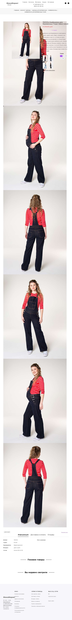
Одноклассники (52, 596)
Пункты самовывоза (36, 603)
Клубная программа (19, 594)
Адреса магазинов (19, 598)
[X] (47, 79)
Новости (17, 596)
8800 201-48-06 (38, 6)
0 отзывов (54, 30)
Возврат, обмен (35, 598)
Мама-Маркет (6, 602)
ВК (49, 594)
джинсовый (7, 532)
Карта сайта (51, 601)
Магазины (38, 2)
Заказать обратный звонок (38, 606)
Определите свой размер (49, 70)
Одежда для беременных (39, 10)
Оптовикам (51, 2)
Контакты (31, 2)
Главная (24, 2)
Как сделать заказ (35, 594)
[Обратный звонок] (58, 4)
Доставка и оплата (38, 535)
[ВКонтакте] (43, 79)
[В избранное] (43, 75)
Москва (9, 4)
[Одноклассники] (45, 79)
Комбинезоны (52, 10)
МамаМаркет (12, 3)
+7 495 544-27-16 (38, 4)
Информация (23, 535)
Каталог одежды (25, 10)
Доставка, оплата (35, 596)
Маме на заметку (35, 601)
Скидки (44, 2)
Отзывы (51, 535)
